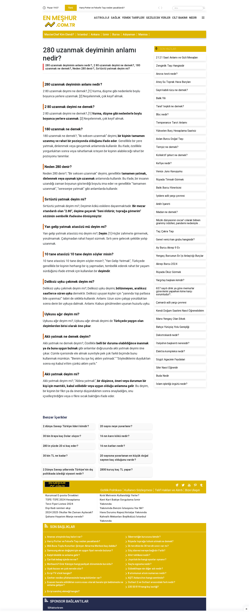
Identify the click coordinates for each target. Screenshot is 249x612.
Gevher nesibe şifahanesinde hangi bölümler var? (74, 577)
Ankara (95, 34)
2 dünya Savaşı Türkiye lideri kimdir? (66, 426)
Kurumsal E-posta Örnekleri (61, 495)
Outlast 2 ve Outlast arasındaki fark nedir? (151, 582)
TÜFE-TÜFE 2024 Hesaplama (62, 499)
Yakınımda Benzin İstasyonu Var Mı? (121, 508)
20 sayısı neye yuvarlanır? (116, 426)
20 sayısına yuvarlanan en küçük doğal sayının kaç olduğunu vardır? (124, 457)
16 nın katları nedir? (112, 445)
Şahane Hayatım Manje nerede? (64, 516)
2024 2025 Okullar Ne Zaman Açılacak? (69, 512)
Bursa (116, 34)
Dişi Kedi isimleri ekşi (57, 508)
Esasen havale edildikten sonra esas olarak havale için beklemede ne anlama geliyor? (85, 583)
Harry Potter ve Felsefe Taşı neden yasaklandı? (102, 7)
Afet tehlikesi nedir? (139, 555)
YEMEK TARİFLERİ (133, 17)
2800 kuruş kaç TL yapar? (116, 469)
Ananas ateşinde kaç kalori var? (64, 536)
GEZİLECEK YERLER (158, 17)
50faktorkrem (55, 607)
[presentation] (159, 8)
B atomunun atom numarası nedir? (147, 573)
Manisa (143, 34)
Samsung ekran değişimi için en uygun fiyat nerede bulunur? (80, 550)
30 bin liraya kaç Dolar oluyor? (62, 436)
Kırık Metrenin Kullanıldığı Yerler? (119, 495)
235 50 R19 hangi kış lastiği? (143, 586)
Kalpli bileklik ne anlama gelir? (63, 555)
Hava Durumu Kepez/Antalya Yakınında (123, 512)
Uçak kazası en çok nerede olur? (65, 568)
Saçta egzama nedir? (139, 564)
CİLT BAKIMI (179, 17)
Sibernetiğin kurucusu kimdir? (144, 536)
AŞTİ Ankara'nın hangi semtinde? (146, 577)
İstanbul (82, 34)
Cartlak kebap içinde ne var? (62, 559)
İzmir (106, 34)
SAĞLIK (115, 17)
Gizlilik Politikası (111, 490)
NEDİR (193, 17)
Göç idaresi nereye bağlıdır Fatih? (146, 550)
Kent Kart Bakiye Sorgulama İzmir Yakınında (120, 501)
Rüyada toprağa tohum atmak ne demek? (150, 541)
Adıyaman (129, 34)
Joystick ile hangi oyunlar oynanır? (147, 559)
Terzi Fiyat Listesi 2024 (59, 503)
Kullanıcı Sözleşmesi (138, 490)
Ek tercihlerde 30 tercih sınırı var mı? (148, 546)
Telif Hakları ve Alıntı (169, 490)
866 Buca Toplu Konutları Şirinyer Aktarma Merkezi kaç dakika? (82, 546)
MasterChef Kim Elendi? (59, 34)
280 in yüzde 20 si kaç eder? (60, 445)
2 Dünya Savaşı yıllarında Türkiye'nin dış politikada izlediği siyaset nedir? (68, 471)
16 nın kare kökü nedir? (114, 436)
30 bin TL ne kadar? (55, 455)
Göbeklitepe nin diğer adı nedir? (145, 568)
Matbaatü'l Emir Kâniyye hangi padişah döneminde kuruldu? (80, 564)
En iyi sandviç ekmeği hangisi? (63, 591)
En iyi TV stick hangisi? (59, 573)
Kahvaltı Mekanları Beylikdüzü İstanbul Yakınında (123, 518)
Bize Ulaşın (192, 490)
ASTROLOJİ (101, 17)
